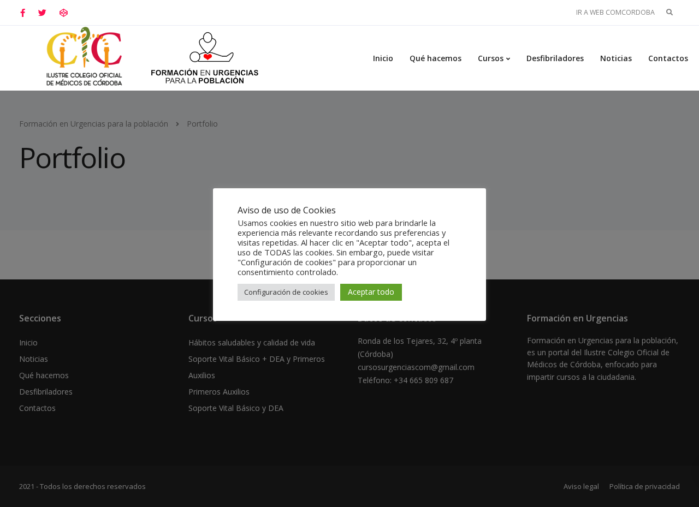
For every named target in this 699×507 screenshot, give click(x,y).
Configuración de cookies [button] (286, 292)
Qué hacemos (435, 58)
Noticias (616, 58)
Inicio (383, 58)
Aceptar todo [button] (371, 292)
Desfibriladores (555, 58)
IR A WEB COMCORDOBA (615, 12)
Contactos (668, 58)
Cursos (490, 58)
